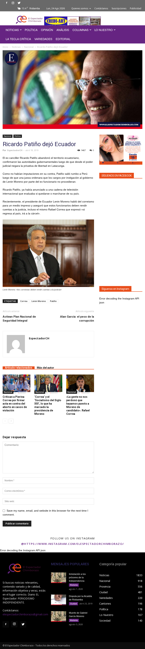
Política (18, 136)
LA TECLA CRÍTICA (18, 39)
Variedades (43, 39)
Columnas (80, 30)
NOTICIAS (12, 30)
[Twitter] (19, 3)
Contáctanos (101, 8)
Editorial (63, 39)
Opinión (47, 30)
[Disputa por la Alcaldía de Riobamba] (58, 600)
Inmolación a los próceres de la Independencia (77, 577)
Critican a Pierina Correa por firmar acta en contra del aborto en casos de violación (15, 403)
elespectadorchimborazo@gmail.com (25, 614)
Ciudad (73, 603)
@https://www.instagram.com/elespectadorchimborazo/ (72, 544)
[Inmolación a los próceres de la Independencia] (58, 577)
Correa (23, 301)
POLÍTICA (31, 30)
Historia (74, 585)
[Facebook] (6, 3)
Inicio (5, 47)
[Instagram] (13, 3)
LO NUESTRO (103, 30)
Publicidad (135, 8)
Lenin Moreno (39, 301)
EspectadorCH (14, 150)
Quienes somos (79, 8)
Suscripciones (119, 8)
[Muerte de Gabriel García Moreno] (58, 616)
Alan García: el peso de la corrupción (77, 318)
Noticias (16, 47)
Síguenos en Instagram (115, 288)
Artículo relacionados (18, 367)
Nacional (29, 47)
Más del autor (45, 367)
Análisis (62, 30)
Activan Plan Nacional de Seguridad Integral (19, 318)
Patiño (53, 301)
